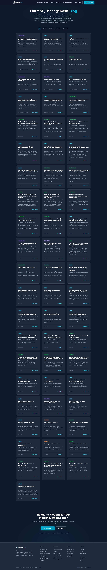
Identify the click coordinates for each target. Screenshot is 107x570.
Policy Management (58, 558)
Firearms (42, 560)
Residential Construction (45, 553)
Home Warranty (43, 549)
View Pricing (61, 528)
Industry (58, 28)
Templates (51, 28)
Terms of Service (87, 567)
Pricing (52, 2)
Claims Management (58, 549)
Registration (56, 557)
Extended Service (70, 551)
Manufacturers (43, 551)
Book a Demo (78, 2)
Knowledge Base (83, 558)
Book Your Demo (47, 528)
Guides (44, 28)
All (39, 28)
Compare (82, 560)
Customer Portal (57, 553)
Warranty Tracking (57, 555)
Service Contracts (70, 549)
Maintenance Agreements (69, 556)
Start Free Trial (89, 2)
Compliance (65, 28)
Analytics (55, 551)
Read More (34, 49)
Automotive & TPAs (44, 558)
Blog (81, 555)
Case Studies (83, 557)
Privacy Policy (80, 567)
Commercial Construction (43, 556)
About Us (82, 549)
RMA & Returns (70, 553)
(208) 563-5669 (68, 2)
